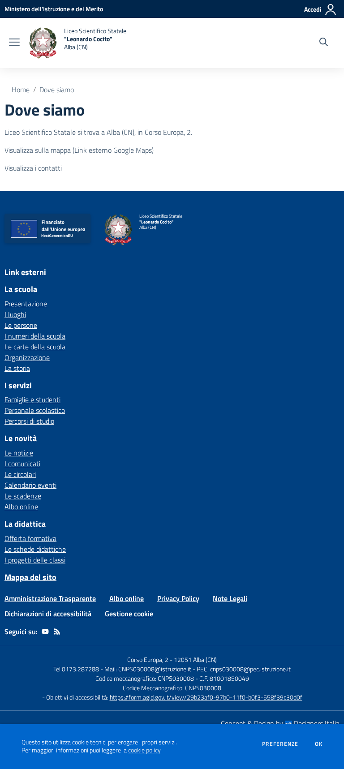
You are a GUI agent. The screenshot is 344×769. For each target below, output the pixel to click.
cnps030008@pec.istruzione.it (250, 669)
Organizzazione (27, 357)
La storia (17, 368)
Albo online (21, 506)
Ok (319, 744)
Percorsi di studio (29, 421)
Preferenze (280, 744)
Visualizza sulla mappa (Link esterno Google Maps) (79, 150)
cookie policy (144, 750)
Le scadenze (22, 495)
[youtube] (45, 631)
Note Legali (230, 598)
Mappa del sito (30, 577)
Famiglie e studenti (32, 399)
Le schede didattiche (35, 549)
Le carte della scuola (34, 346)
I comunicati (22, 463)
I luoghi (15, 314)
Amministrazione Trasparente (50, 598)
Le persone (20, 325)
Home (21, 89)
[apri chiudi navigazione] (14, 43)
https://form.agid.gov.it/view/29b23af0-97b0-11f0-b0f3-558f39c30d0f (206, 697)
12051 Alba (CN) (195, 659)
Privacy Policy (178, 598)
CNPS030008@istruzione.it (154, 669)
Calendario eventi (30, 485)
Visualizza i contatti (33, 168)
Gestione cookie (129, 613)
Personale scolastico (34, 410)
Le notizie (18, 452)
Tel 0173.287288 (76, 669)
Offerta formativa (30, 538)
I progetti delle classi (34, 559)
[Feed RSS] (57, 631)
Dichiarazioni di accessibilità (47, 613)
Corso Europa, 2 (147, 659)
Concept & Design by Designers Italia (280, 723)
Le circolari (20, 474)
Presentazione (25, 303)
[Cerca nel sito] (324, 43)
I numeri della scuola (34, 336)
